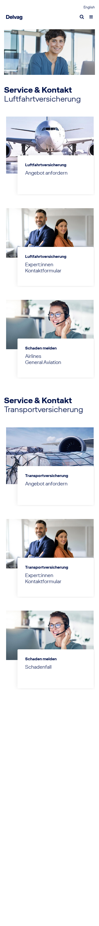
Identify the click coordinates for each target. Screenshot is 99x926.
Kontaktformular (43, 270)
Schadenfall (38, 666)
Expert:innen (39, 264)
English (89, 7)
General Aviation (43, 362)
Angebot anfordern (46, 172)
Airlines (33, 356)
